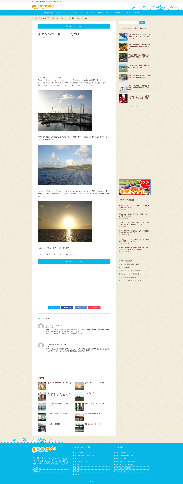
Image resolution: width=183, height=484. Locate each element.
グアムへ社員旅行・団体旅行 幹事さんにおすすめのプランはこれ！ (139, 87)
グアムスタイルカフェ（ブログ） (131, 280)
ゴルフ (109, 13)
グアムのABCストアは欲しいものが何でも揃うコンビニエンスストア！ (134, 232)
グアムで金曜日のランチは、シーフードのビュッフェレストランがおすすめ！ (134, 248)
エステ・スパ (78, 13)
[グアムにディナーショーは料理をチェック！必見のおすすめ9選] (123, 98)
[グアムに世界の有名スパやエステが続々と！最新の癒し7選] (123, 78)
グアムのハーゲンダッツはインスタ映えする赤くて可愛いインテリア (134, 240)
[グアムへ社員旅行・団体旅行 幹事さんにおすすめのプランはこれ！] (123, 88)
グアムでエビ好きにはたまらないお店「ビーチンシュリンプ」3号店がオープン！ (134, 223)
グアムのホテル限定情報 (128, 277)
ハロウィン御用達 (54, 424)
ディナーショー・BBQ (63, 13)
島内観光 (118, 13)
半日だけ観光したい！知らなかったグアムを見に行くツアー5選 (139, 56)
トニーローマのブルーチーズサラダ (60, 383)
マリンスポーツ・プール (82, 462)
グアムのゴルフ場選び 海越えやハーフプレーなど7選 (139, 66)
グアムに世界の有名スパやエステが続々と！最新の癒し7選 (139, 76)
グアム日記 (42, 37)
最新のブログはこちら (74, 26)
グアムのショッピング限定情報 (130, 271)
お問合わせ (37, 468)
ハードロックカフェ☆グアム (95, 403)
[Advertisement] (74, 57)
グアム (137, 13)
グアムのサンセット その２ (95, 383)
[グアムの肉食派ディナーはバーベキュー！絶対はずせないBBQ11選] (123, 47)
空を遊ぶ (100, 13)
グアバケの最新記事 (127, 200)
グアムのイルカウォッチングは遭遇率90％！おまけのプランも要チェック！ (139, 36)
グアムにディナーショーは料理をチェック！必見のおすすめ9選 (139, 97)
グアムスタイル (92, 481)
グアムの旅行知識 (126, 261)
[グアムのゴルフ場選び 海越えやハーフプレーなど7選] (123, 68)
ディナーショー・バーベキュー (84, 455)
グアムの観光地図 (126, 267)
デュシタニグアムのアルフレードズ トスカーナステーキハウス (134, 215)
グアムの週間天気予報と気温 (130, 264)
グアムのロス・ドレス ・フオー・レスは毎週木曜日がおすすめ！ (134, 206)
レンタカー (127, 13)
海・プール (90, 13)
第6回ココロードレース (93, 424)
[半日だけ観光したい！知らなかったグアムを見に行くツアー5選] (123, 57)
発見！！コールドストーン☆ (57, 414)
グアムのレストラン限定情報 (130, 274)
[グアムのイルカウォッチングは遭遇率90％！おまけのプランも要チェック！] (123, 37)
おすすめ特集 (48, 13)
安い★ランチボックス (92, 414)
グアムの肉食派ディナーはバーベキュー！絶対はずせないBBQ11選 (139, 46)
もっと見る (135, 106)
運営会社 (37, 471)
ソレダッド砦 (89, 393)
